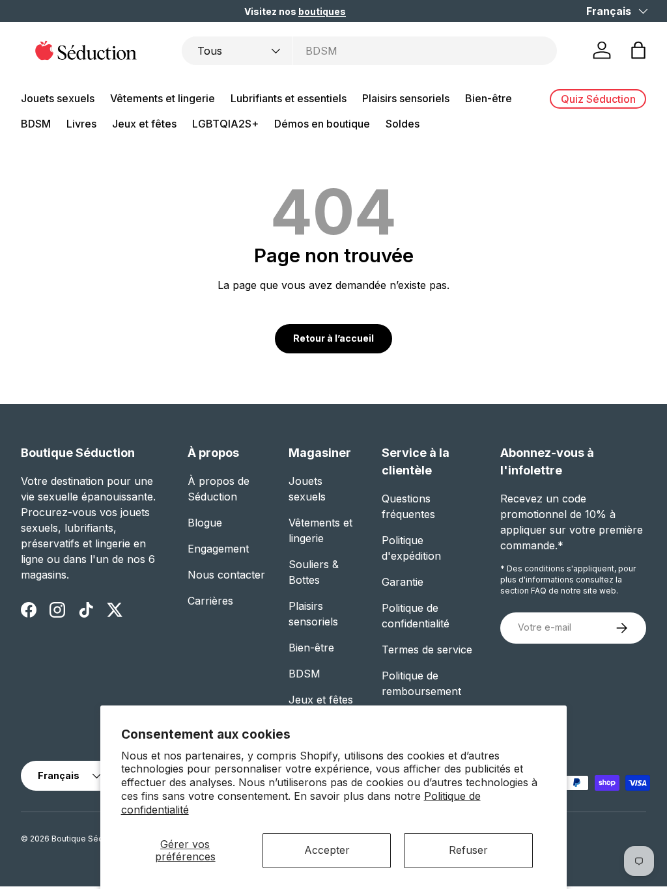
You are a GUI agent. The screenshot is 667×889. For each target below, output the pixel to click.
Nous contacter (226, 574)
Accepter (327, 849)
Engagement (218, 548)
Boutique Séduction (89, 838)
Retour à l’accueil (333, 338)
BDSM (304, 673)
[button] (638, 50)
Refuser (468, 849)
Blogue (205, 522)
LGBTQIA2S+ (225, 123)
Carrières (210, 600)
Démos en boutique (322, 123)
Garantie (402, 581)
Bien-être (311, 647)
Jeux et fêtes (321, 699)
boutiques (322, 11)
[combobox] (369, 50)
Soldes (402, 123)
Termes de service (427, 649)
